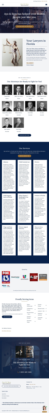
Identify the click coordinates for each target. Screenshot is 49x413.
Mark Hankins (7, 129)
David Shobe (18, 129)
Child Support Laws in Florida (7, 196)
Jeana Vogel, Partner (30, 96)
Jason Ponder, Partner (42, 96)
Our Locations (7, 316)
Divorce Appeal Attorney (23, 227)
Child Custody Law (24, 162)
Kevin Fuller (30, 112)
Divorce (37, 162)
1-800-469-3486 (44, 1)
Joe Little (42, 112)
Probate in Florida (40, 195)
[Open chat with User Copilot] (44, 408)
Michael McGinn (18, 112)
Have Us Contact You (24, 155)
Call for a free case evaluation (24, 26)
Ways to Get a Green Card (39, 227)
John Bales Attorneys (6, 331)
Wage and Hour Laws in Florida (7, 227)
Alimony (5, 162)
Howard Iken (7, 96)
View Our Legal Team (24, 135)
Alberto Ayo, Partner (19, 96)
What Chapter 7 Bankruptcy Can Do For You (23, 197)
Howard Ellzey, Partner (7, 112)
